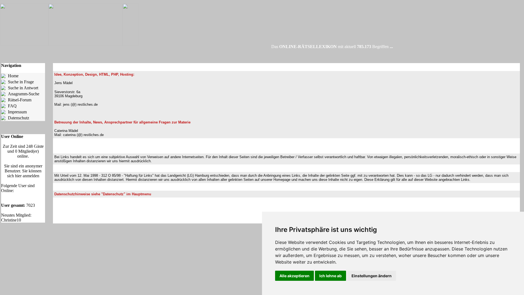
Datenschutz (18, 118)
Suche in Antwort (23, 87)
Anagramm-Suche (23, 94)
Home (13, 75)
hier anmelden (27, 175)
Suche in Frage (21, 81)
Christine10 (11, 220)
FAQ (12, 106)
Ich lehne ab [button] (330, 275)
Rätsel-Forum (19, 100)
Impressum (17, 112)
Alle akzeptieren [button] (294, 275)
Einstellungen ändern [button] (372, 275)
